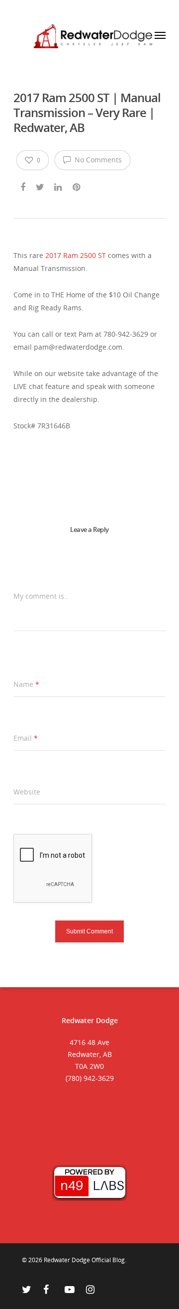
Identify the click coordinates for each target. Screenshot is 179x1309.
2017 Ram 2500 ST (75, 255)
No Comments (97, 159)
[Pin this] (77, 185)
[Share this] (23, 185)
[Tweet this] (40, 185)
